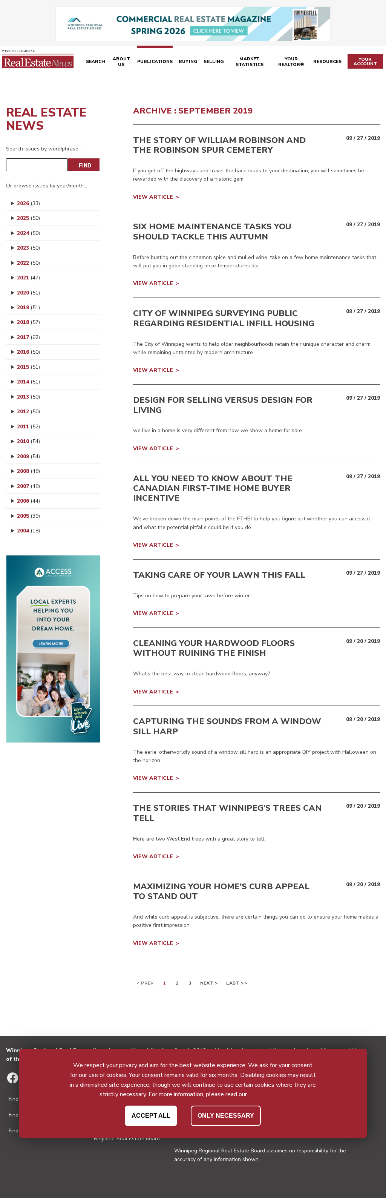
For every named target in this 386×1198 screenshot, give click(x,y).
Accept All (151, 1115)
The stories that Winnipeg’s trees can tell (227, 813)
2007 (28, 486)
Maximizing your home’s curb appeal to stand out (221, 891)
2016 (28, 352)
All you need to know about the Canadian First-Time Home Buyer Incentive (213, 488)
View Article (153, 197)
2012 (28, 411)
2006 (28, 501)
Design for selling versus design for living (222, 405)
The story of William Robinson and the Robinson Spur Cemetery (219, 145)
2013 (28, 396)
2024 (28, 233)
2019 (28, 307)
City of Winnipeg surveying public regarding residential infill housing (223, 318)
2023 (28, 248)
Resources (327, 61)
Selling (214, 61)
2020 (28, 292)
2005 (28, 516)
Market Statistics (249, 62)
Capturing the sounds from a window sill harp (227, 726)
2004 (28, 530)
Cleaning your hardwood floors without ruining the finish (214, 648)
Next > (209, 983)
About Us (121, 62)
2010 (28, 441)
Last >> (236, 983)
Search (95, 61)
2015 (28, 367)
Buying (188, 61)
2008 (28, 471)
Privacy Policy (266, 1094)
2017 (28, 337)
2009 (28, 456)
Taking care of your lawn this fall (219, 575)
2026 (28, 203)
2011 (28, 426)
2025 (28, 218)
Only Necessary (226, 1115)
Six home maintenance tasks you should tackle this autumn (212, 231)
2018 (28, 322)
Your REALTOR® (291, 62)
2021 (28, 277)
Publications (155, 61)
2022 (28, 263)
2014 (28, 381)
